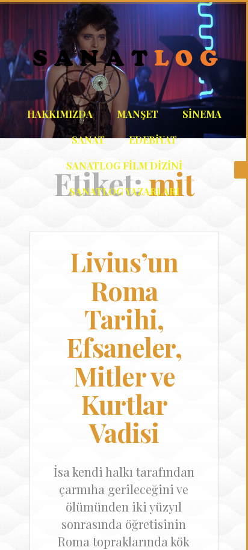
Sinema (202, 114)
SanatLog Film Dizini (124, 165)
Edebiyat (153, 139)
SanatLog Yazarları (124, 191)
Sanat (88, 139)
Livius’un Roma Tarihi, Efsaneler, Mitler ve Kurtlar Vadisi (123, 347)
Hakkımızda (60, 114)
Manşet (137, 114)
